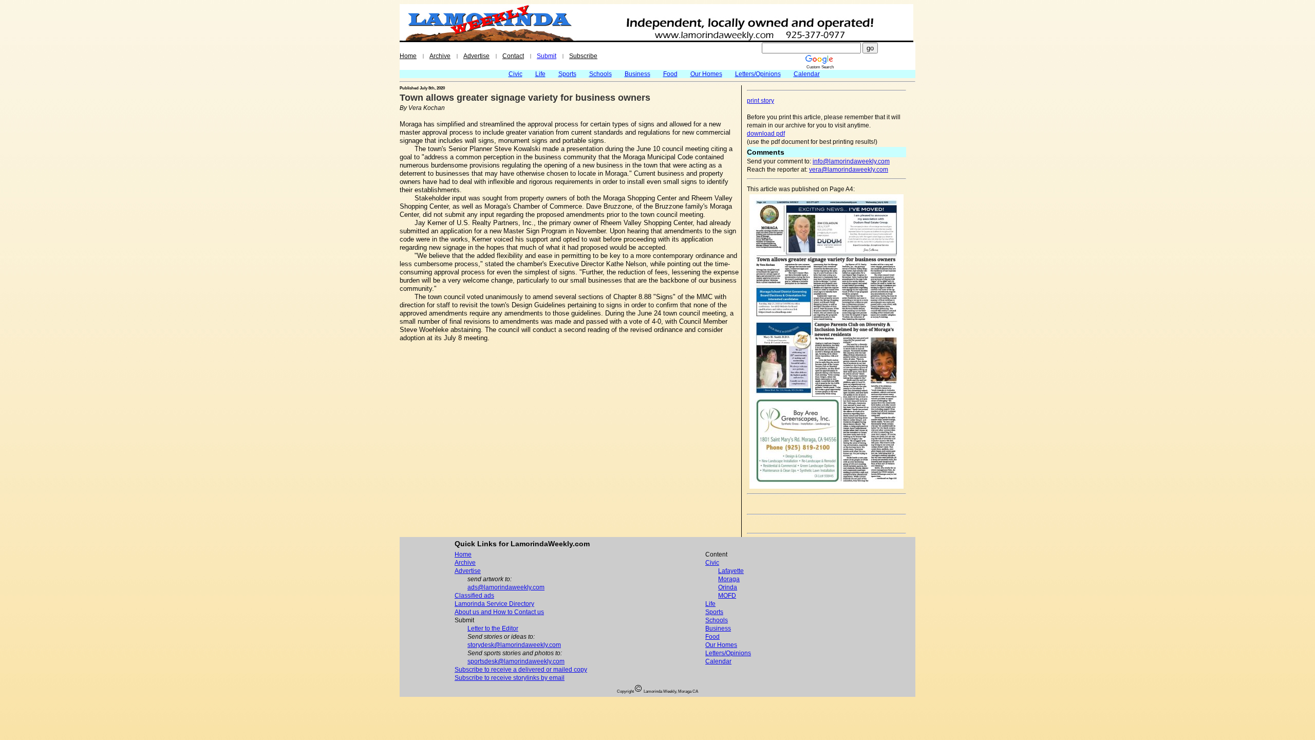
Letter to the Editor (492, 628)
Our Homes (706, 74)
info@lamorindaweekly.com (851, 161)
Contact (513, 56)
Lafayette (731, 571)
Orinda (727, 587)
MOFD (727, 595)
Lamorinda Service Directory (494, 603)
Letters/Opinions (758, 74)
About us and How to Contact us (499, 612)
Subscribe (583, 56)
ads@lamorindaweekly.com (505, 587)
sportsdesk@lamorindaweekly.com (516, 661)
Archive (439, 56)
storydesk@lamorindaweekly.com (514, 645)
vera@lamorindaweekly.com (848, 169)
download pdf (766, 133)
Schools (600, 74)
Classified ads (474, 595)
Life (540, 74)
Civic (515, 74)
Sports (567, 74)
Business (637, 74)
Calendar (807, 74)
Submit (546, 56)
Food (670, 74)
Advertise (476, 56)
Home (408, 56)
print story (760, 100)
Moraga (729, 579)
